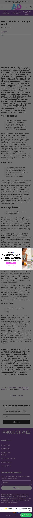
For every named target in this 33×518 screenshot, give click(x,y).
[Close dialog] (32, 249)
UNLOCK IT (11, 262)
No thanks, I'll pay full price (11, 265)
